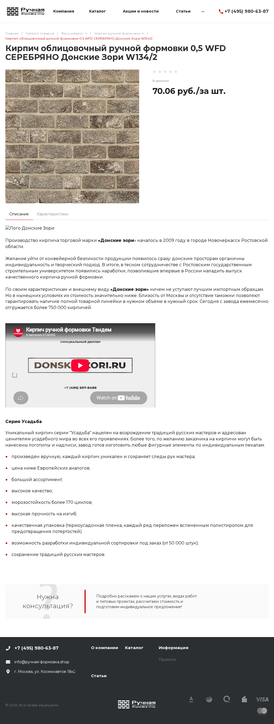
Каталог (134, 647)
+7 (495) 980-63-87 (246, 11)
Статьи (99, 675)
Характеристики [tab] (52, 214)
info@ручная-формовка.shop (41, 662)
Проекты (167, 659)
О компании (104, 647)
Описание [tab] (19, 214)
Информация (173, 647)
